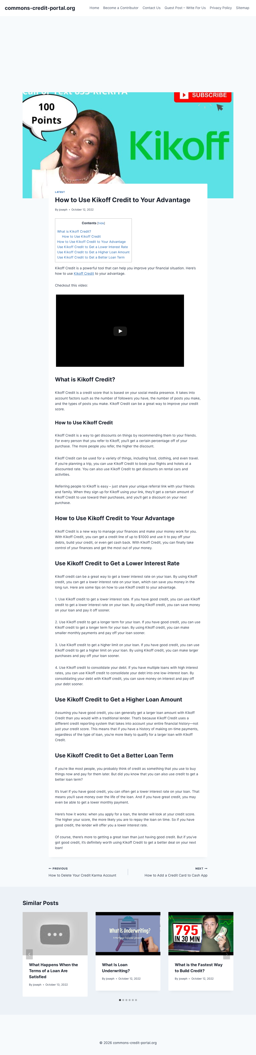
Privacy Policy (221, 8)
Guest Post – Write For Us (185, 8)
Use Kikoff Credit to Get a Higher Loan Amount (93, 252)
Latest (60, 192)
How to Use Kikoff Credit (81, 236)
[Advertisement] (128, 46)
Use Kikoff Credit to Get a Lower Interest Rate (92, 247)
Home (94, 8)
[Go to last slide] (29, 954)
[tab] (120, 1000)
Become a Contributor (120, 8)
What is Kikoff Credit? (74, 231)
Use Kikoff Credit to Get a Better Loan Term (91, 257)
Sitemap (242, 8)
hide (101, 223)
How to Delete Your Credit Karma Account (82, 872)
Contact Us (152, 8)
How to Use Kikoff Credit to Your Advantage (91, 242)
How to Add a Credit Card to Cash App (176, 872)
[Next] (226, 954)
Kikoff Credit (84, 274)
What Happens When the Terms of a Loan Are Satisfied (53, 970)
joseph (63, 209)
